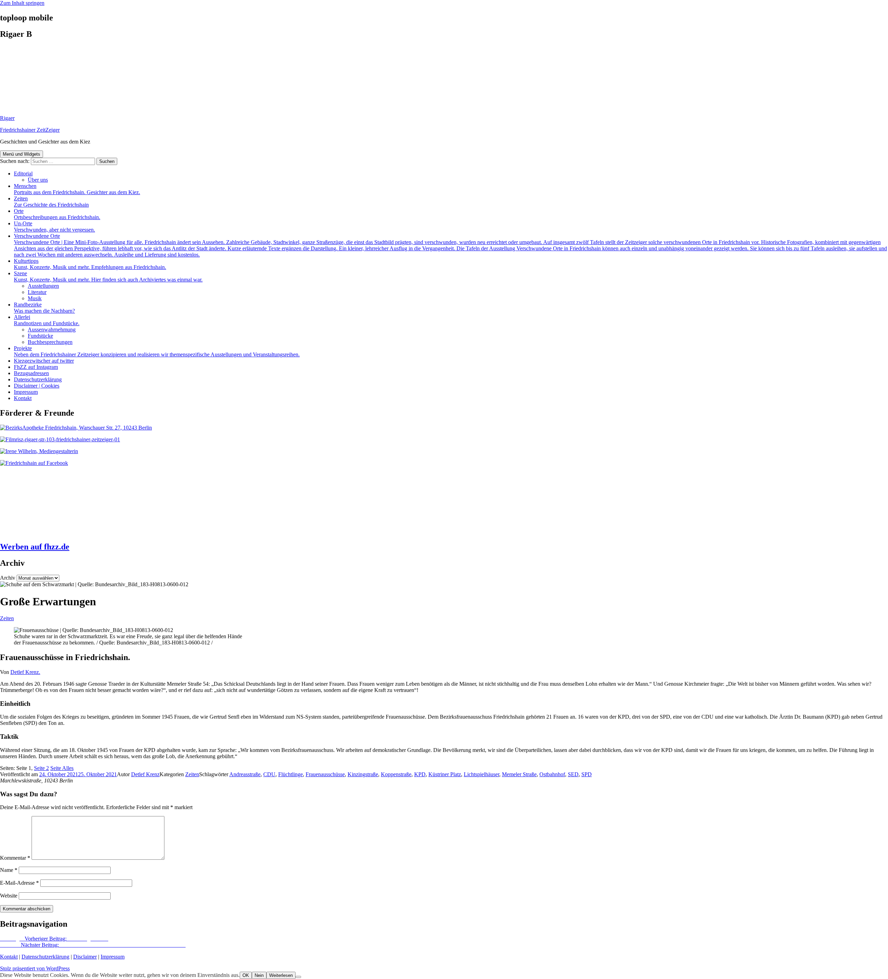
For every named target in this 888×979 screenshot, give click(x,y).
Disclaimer (85, 957)
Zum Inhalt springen (22, 3)
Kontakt (23, 398)
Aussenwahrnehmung (52, 329)
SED (573, 774)
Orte (57, 214)
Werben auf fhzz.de (34, 546)
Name (8, 870)
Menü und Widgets (21, 154)
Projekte (157, 351)
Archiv (7, 578)
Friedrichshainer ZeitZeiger (30, 130)
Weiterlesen (281, 975)
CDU (269, 774)
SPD (586, 774)
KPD (420, 774)
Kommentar (15, 858)
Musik (35, 298)
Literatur (37, 292)
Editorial (23, 173)
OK (245, 975)
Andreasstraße (245, 774)
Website (8, 896)
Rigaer (7, 118)
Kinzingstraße (363, 774)
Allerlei (46, 320)
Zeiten (51, 202)
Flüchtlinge (290, 774)
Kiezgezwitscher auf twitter (44, 361)
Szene (108, 276)
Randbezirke (44, 308)
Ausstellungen (43, 286)
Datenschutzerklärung (38, 379)
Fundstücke (40, 336)
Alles (62, 768)
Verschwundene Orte (450, 245)
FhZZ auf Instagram (36, 367)
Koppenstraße (396, 774)
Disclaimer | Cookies (36, 386)
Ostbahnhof (552, 774)
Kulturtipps (90, 264)
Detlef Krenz (145, 774)
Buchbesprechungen (50, 342)
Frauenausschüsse (325, 774)
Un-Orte (54, 226)
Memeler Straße (519, 774)
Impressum (26, 392)
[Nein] (298, 977)
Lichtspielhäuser (481, 774)
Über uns (38, 180)
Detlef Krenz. (25, 672)
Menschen (77, 189)
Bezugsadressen (31, 373)
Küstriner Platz (444, 774)
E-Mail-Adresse (19, 883)
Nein (259, 975)
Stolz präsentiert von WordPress (35, 968)
